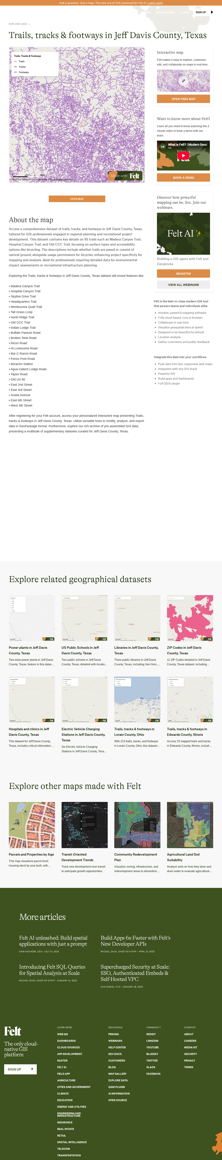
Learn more (155, 3)
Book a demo (183, 177)
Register (183, 273)
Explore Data (18, 24)
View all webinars (183, 284)
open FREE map (183, 99)
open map (77, 198)
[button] (78, 12)
